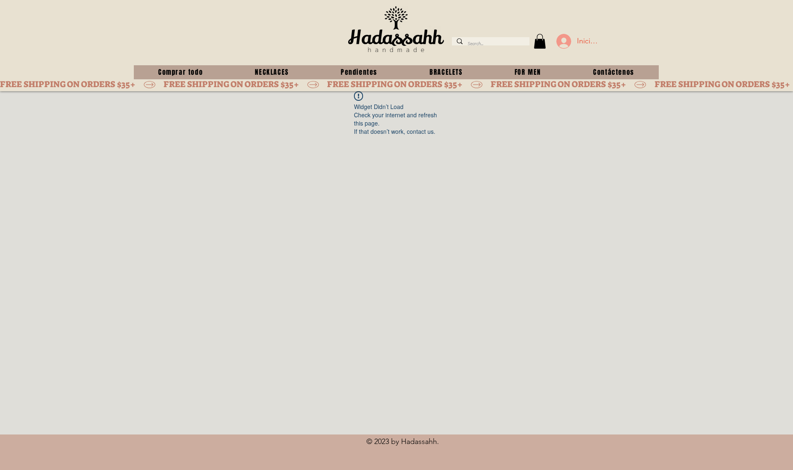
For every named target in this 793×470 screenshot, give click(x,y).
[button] (540, 41)
